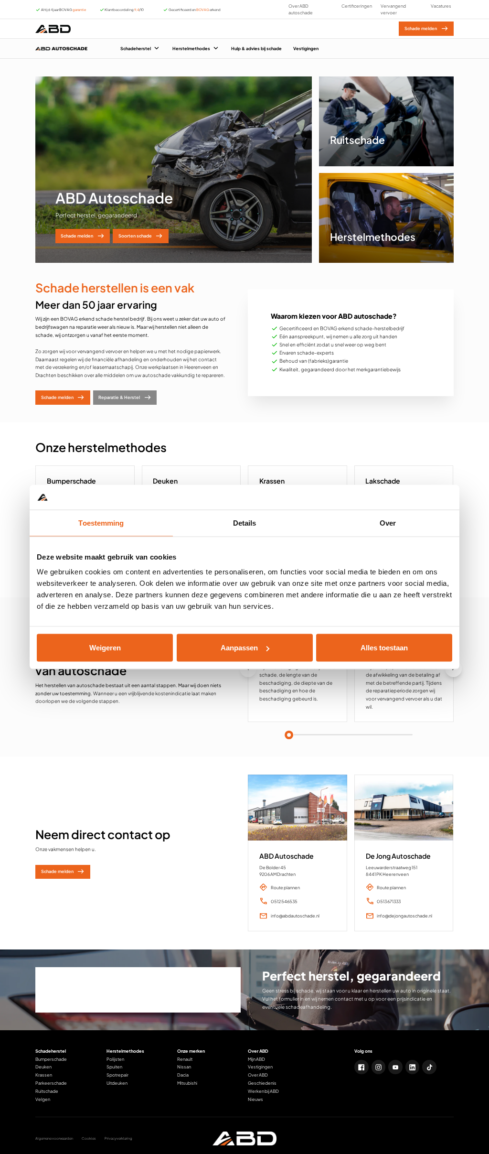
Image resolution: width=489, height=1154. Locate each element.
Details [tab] (244, 522)
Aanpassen (239, 648)
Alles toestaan (384, 648)
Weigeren (105, 648)
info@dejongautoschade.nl (404, 915)
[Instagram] (379, 1067)
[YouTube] (395, 1067)
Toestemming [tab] (101, 522)
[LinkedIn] (412, 1067)
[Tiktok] (429, 1067)
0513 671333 (389, 901)
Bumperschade (71, 480)
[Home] (53, 29)
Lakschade (382, 480)
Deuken (165, 480)
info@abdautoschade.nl (295, 915)
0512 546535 (284, 901)
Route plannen (285, 887)
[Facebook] (361, 1067)
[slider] (289, 735)
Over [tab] (388, 522)
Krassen (272, 480)
